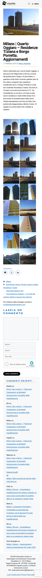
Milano (8, 282)
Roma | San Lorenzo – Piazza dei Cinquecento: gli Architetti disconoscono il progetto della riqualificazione (19, 394)
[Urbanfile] (8, 3)
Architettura (10, 285)
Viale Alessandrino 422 (14, 291)
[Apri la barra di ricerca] (29, 4)
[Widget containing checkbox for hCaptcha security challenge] (19, 364)
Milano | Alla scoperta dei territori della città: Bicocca (21, 480)
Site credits (31, 575)
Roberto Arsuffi (12, 472)
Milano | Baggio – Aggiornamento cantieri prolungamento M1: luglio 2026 (21, 545)
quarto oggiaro (32, 285)
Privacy (23, 575)
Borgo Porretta (20, 285)
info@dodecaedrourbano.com (14, 305)
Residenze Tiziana (10, 288)
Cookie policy (16, 575)
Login (9, 575)
